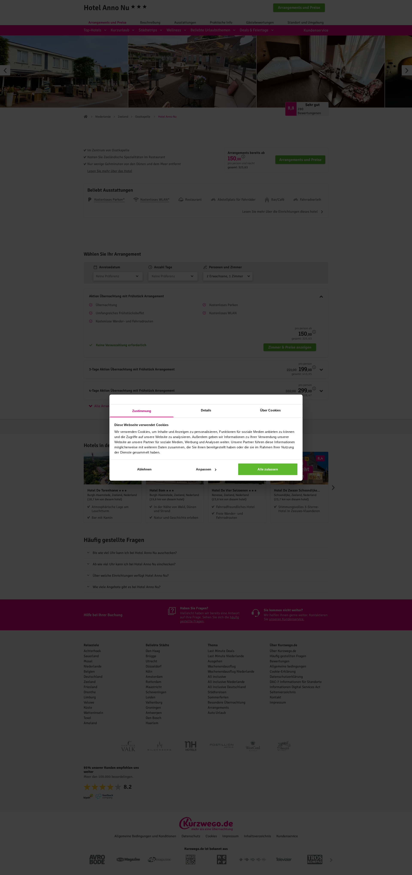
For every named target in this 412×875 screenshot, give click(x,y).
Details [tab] (206, 410)
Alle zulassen (268, 469)
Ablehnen (144, 469)
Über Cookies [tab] (270, 410)
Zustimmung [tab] (141, 410)
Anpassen (203, 469)
